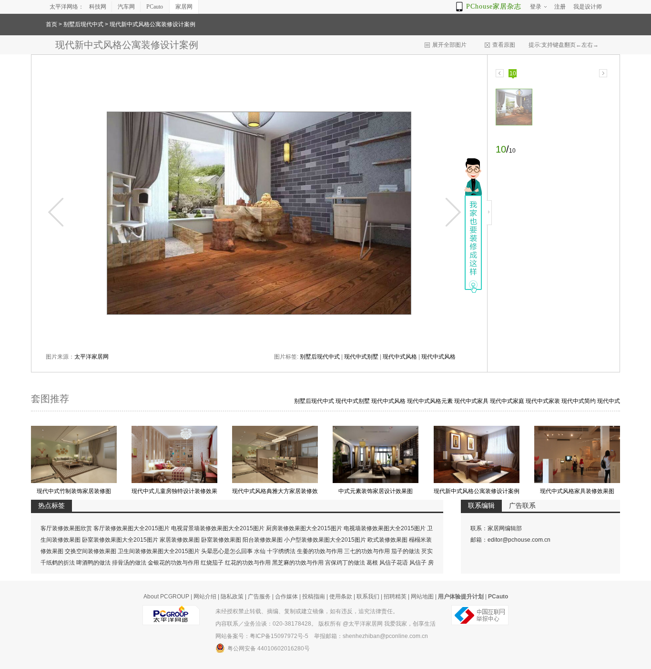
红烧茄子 (212, 562)
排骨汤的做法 (129, 562)
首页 (51, 24)
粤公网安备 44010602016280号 (268, 648)
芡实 (427, 551)
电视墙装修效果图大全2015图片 (385, 528)
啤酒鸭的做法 (93, 562)
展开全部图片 (449, 44)
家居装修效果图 (180, 539)
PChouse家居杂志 (493, 6)
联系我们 (367, 596)
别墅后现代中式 (83, 24)
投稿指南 (313, 596)
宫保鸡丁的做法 (345, 562)
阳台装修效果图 (263, 539)
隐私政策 (232, 596)
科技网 (97, 6)
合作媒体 (286, 596)
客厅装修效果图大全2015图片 (131, 528)
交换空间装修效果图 (90, 551)
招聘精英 (395, 596)
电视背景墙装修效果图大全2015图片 (217, 528)
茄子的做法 (405, 551)
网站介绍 (204, 596)
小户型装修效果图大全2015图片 (325, 539)
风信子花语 (393, 562)
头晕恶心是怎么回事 (227, 551)
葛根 (372, 562)
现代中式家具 (471, 401)
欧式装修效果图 (387, 539)
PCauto (154, 6)
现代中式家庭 (507, 401)
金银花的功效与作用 (173, 562)
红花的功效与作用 (248, 562)
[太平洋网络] (171, 611)
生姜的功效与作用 (320, 551)
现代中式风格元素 (430, 401)
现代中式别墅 (361, 356)
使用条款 (340, 596)
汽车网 (126, 6)
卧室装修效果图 (221, 539)
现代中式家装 (543, 401)
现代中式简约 (578, 401)
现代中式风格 (400, 356)
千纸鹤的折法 (58, 562)
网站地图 (422, 596)
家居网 (184, 6)
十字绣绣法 (281, 551)
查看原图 (503, 44)
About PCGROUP (166, 596)
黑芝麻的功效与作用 (298, 562)
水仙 (259, 551)
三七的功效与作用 (367, 551)
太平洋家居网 (91, 356)
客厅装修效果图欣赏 (66, 528)
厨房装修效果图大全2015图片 (304, 528)
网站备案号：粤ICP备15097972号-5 (261, 636)
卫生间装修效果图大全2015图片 (159, 551)
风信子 (418, 562)
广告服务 (259, 596)
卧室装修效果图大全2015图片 (120, 539)
